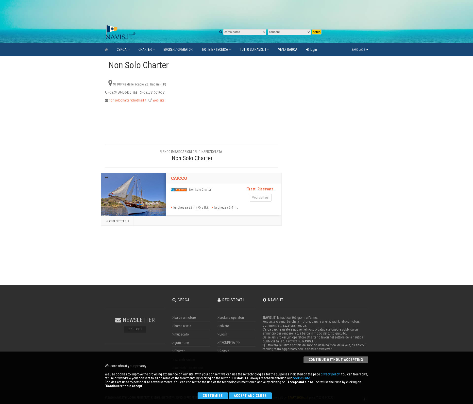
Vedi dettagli (118, 221)
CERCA (122, 49)
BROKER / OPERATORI (178, 49)
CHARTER (145, 49)
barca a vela (182, 326)
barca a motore (185, 318)
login (313, 49)
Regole (224, 351)
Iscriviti (135, 329)
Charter (179, 351)
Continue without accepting (336, 360)
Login (223, 334)
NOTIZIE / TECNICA (215, 49)
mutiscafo (181, 334)
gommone (181, 343)
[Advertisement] (220, 12)
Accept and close (250, 396)
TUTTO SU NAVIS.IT (253, 49)
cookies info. (301, 378)
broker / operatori (232, 318)
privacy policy (330, 374)
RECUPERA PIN (230, 343)
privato (224, 326)
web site (159, 100)
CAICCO (179, 178)
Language (359, 49)
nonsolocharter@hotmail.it (127, 100)
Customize (213, 396)
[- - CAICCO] (133, 194)
